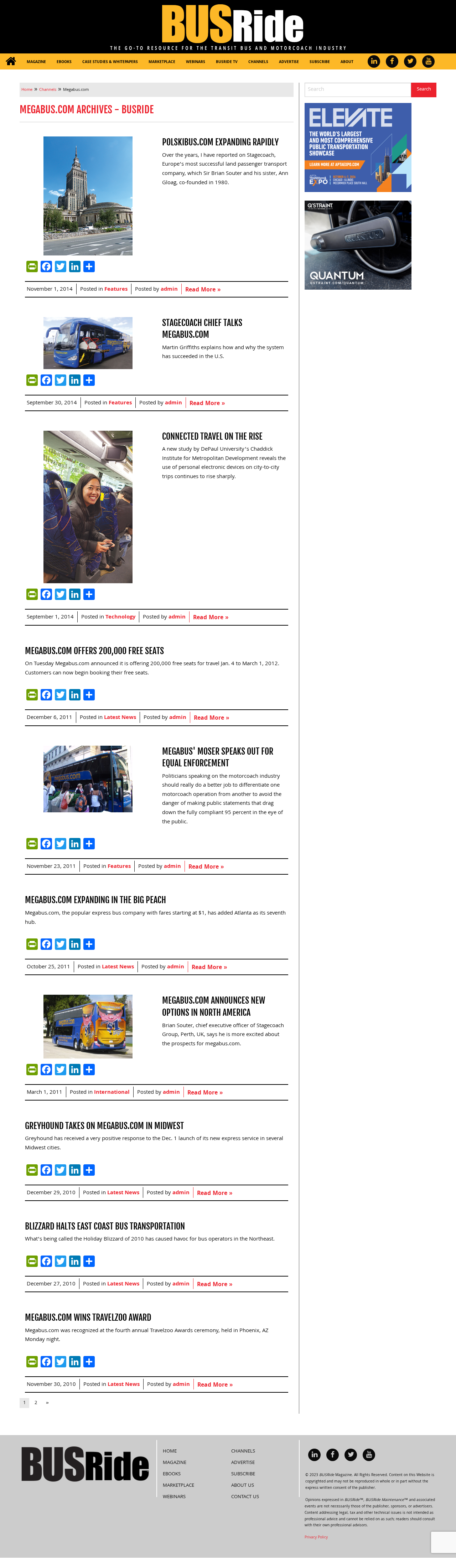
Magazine (36, 62)
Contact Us (245, 1497)
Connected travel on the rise (212, 436)
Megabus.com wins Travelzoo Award (88, 1317)
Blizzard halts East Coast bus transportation (105, 1226)
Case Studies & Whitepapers (110, 62)
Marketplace (162, 62)
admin (169, 289)
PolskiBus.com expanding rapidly (220, 142)
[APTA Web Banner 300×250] (358, 147)
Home (170, 1451)
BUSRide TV (227, 62)
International (112, 1092)
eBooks (64, 62)
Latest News (120, 718)
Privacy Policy (316, 1537)
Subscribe (320, 62)
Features (116, 289)
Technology (120, 617)
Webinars (195, 62)
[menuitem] (10, 61)
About (347, 62)
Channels (258, 62)
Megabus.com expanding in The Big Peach (95, 900)
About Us (242, 1486)
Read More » (203, 290)
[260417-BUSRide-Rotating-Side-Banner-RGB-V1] (358, 245)
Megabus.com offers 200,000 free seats (94, 651)
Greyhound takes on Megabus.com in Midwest (104, 1125)
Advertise (289, 62)
